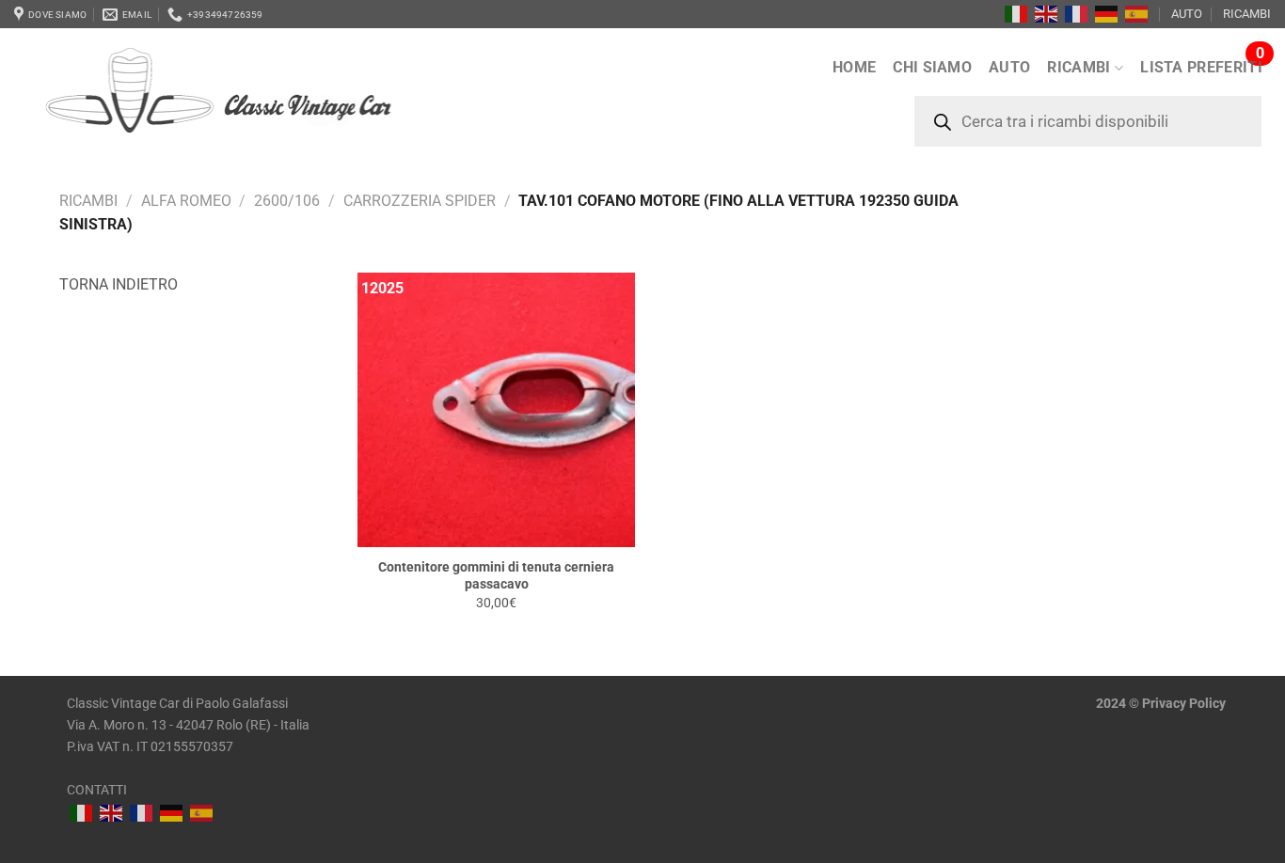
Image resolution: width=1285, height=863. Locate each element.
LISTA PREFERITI (1201, 67)
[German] (1107, 14)
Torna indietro (118, 284)
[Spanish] (1137, 14)
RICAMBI (1247, 14)
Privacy (1164, 704)
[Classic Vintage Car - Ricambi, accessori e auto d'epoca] (248, 102)
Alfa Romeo (186, 201)
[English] (1047, 14)
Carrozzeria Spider (419, 201)
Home (854, 67)
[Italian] (1017, 14)
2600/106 (287, 201)
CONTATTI (97, 790)
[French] (1077, 14)
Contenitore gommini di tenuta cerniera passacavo (496, 576)
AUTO (1186, 14)
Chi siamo (932, 67)
